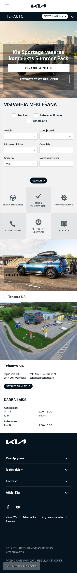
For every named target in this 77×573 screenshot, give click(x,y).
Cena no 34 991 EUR (38, 68)
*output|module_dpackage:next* (72, 297)
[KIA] (38, 6)
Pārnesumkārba (13, 144)
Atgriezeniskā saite (52, 517)
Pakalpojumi (15, 458)
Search (37, 180)
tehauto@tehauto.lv (42, 377)
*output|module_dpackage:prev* (4, 297)
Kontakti (12, 481)
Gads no (9, 158)
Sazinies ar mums (16, 386)
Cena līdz (44, 144)
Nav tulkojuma (53, 16)
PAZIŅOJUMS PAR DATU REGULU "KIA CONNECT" (35, 560)
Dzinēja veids (47, 130)
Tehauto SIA (16, 296)
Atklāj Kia (13, 492)
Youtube (18, 507)
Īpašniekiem (14, 469)
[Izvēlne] (7, 6)
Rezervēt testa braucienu (39, 79)
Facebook (8, 507)
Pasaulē (10, 521)
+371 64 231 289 (45, 373)
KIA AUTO (11, 517)
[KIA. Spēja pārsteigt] (16, 441)
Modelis (8, 130)
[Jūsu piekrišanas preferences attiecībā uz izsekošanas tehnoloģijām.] (21, 566)
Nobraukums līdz (49, 158)
